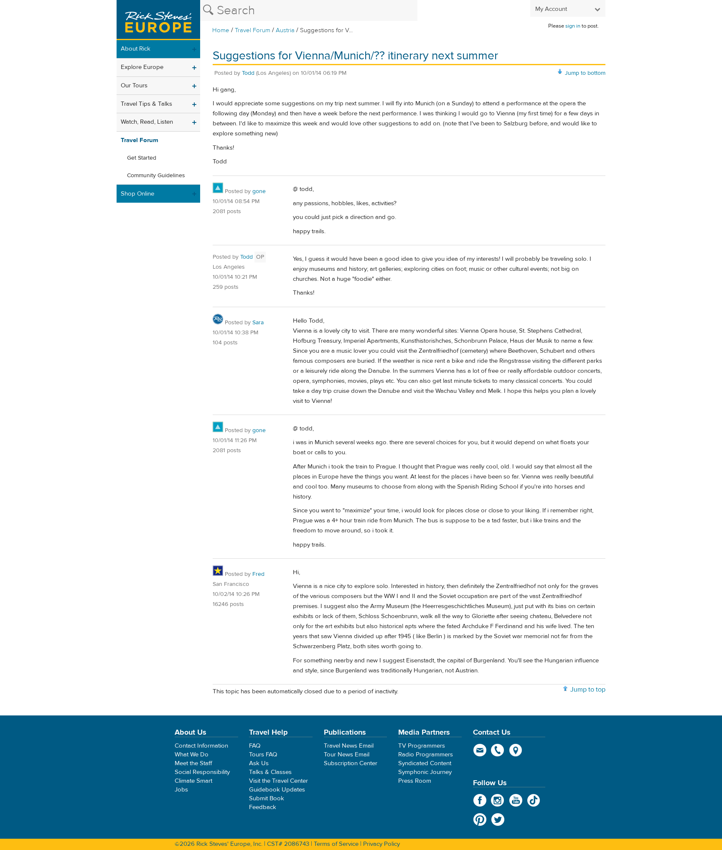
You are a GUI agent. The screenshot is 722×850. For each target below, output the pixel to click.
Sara (258, 322)
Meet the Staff (193, 763)
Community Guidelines (156, 175)
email (480, 750)
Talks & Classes (270, 772)
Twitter (498, 819)
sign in (572, 26)
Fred (258, 574)
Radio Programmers (425, 754)
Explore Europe (142, 67)
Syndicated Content (424, 763)
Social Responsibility (202, 772)
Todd (248, 73)
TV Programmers (421, 746)
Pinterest (480, 819)
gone (259, 191)
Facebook (480, 800)
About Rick (135, 49)
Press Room (414, 781)
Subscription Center (350, 763)
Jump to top (587, 689)
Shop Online (137, 194)
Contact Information (201, 746)
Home (220, 30)
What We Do (191, 754)
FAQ (254, 746)
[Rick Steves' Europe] (158, 20)
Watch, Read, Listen (147, 122)
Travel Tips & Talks (146, 104)
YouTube (516, 800)
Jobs (181, 790)
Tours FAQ (263, 754)
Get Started (141, 158)
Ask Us (259, 763)
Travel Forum (252, 30)
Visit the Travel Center (278, 781)
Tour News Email (346, 754)
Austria (285, 30)
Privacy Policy (381, 844)
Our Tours (134, 85)
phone (498, 750)
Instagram (498, 800)
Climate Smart (193, 781)
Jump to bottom (585, 73)
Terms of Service (336, 844)
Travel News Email (349, 746)
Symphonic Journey (425, 772)
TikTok (534, 800)
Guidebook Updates (277, 790)
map (516, 750)
